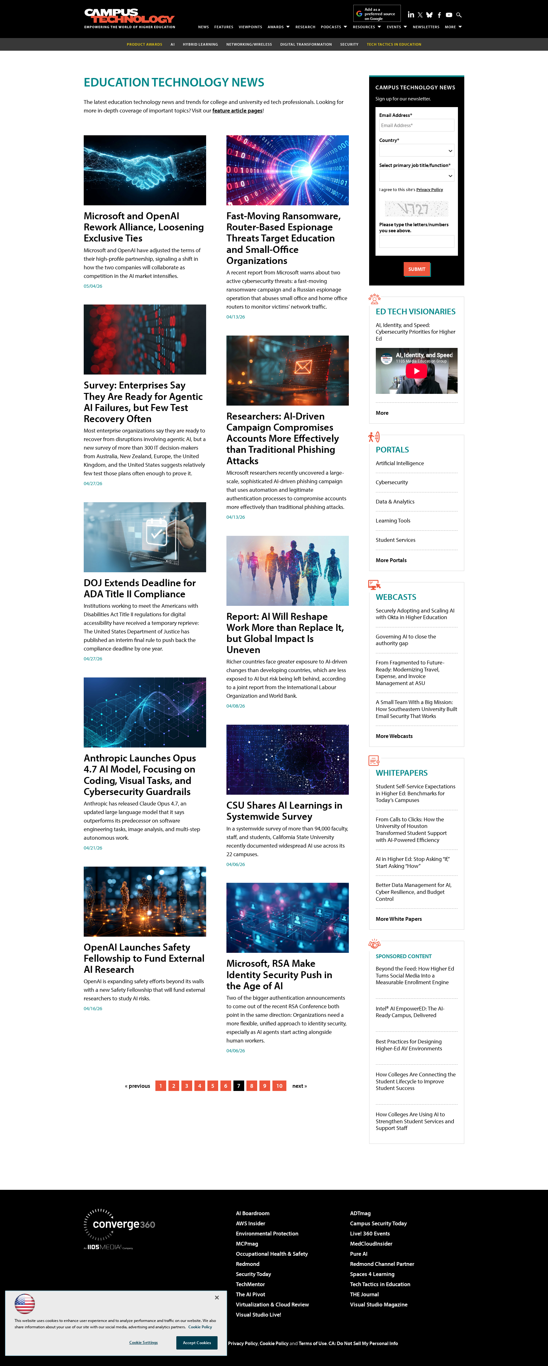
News (203, 26)
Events (394, 26)
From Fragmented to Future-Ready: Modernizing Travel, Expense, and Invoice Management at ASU (410, 673)
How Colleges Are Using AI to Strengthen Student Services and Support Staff (415, 1121)
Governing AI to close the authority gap (406, 640)
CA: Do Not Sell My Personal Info (363, 1343)
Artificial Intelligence (400, 463)
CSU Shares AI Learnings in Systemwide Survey (284, 810)
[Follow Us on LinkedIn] (411, 14)
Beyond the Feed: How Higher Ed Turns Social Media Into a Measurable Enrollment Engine (415, 975)
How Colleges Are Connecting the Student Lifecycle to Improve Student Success (416, 1081)
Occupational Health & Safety (272, 1253)
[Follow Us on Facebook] (439, 15)
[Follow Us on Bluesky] (429, 15)
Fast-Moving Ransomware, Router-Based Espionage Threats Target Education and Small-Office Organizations (283, 237)
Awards (276, 26)
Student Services (395, 539)
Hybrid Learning (200, 44)
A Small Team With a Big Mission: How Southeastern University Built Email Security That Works (416, 708)
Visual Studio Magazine (379, 1304)
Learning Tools (393, 520)
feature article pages (237, 110)
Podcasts (331, 26)
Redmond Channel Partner (382, 1263)
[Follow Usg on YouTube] (449, 15)
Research (306, 26)
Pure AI (359, 1253)
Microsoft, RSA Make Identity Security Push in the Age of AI (279, 974)
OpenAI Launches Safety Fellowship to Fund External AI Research (144, 957)
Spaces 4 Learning (372, 1274)
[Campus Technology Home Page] (130, 18)
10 (279, 1085)
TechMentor (250, 1284)
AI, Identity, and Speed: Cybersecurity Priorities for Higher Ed (415, 331)
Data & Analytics (395, 501)
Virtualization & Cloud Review (272, 1304)
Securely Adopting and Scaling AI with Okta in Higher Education (415, 614)
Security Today (253, 1274)
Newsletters (426, 26)
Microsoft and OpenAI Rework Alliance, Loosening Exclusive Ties (144, 226)
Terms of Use (313, 1343)
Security (349, 44)
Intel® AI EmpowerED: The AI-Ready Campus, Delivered (410, 1012)
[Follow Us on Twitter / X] (420, 14)
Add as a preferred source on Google (380, 14)
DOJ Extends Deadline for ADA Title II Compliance (140, 588)
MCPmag (247, 1243)
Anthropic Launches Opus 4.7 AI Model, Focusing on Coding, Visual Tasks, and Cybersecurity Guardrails (140, 774)
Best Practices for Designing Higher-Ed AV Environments (409, 1045)
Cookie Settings (143, 1342)
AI (173, 44)
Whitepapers (402, 772)
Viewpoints (250, 26)
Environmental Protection (267, 1233)
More (450, 26)
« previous (137, 1085)
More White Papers (399, 918)
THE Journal (364, 1294)
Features (223, 26)
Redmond (247, 1263)
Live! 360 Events (370, 1233)
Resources (364, 26)
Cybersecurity (392, 482)
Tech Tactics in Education (380, 1284)
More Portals (391, 560)
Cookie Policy (274, 1343)
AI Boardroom (253, 1213)
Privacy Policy (429, 189)
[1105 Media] (122, 1282)
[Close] (217, 1298)
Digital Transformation (306, 44)
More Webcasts (394, 736)
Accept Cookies (197, 1342)
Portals (392, 449)
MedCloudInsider (371, 1243)
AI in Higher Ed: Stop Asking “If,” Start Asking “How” (412, 862)
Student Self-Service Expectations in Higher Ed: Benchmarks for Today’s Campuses (415, 793)
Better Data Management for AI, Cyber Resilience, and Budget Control (414, 891)
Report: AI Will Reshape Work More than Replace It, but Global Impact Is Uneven (285, 633)
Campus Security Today (378, 1223)
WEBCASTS (396, 596)
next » (299, 1085)
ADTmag (360, 1213)
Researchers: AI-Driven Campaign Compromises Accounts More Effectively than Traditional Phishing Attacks (282, 438)
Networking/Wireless (249, 44)
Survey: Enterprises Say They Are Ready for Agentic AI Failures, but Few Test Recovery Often (143, 401)
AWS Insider (250, 1223)
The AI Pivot (250, 1294)
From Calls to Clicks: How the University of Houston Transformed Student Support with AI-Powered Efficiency (411, 829)
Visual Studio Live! (258, 1314)
